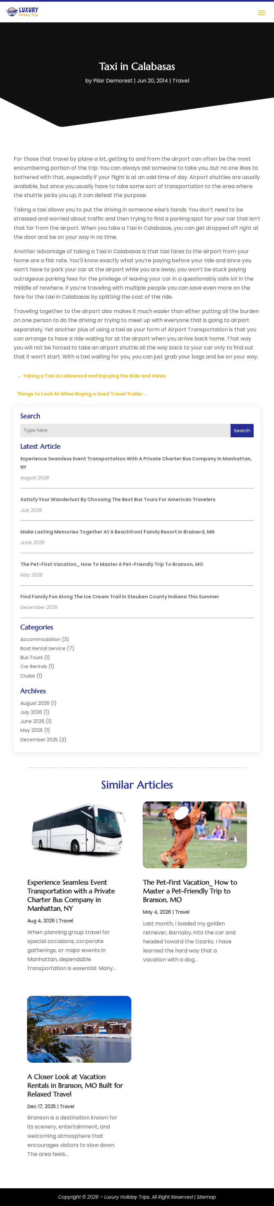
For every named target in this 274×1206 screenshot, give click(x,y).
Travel (180, 81)
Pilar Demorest (113, 81)
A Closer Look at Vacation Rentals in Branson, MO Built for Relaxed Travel (75, 1085)
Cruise (27, 675)
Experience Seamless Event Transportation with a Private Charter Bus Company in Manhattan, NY (71, 895)
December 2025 (39, 739)
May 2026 (31, 730)
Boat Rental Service (42, 648)
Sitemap (206, 1197)
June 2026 (32, 721)
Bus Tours (31, 657)
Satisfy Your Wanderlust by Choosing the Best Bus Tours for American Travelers (118, 499)
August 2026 (34, 703)
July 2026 (31, 712)
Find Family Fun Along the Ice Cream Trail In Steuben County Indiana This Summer (119, 596)
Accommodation (40, 639)
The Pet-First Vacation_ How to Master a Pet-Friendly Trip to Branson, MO (111, 564)
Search (242, 430)
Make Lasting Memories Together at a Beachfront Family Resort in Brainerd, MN (117, 532)
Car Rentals (33, 666)
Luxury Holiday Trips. (127, 1197)
